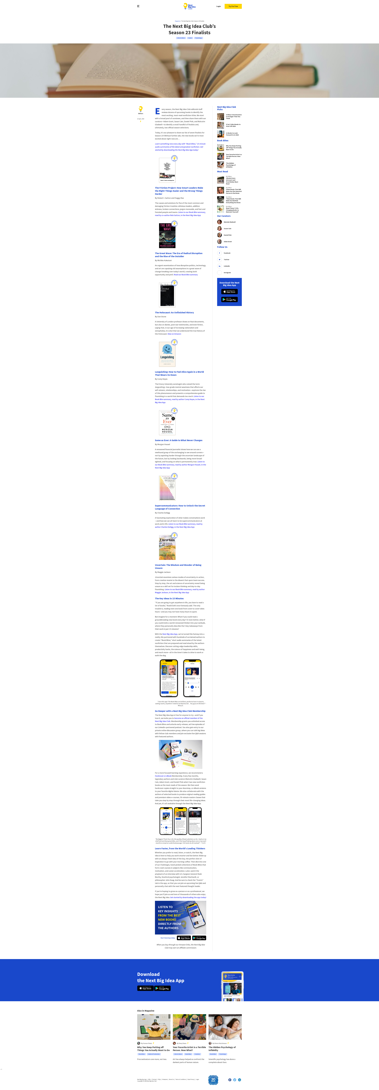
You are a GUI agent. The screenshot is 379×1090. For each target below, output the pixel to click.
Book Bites (141, 1054)
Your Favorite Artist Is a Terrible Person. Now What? (189, 1049)
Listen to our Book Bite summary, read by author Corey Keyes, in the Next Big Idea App (180, 399)
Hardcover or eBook (163, 776)
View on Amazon (174, 334)
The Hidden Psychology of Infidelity (222, 1049)
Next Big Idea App (169, 634)
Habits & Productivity (153, 1054)
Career (190, 38)
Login (218, 6)
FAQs (159, 1079)
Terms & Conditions (180, 1079)
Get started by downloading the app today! (188, 897)
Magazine (177, 21)
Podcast (154, 1079)
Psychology (198, 38)
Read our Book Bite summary (186, 274)
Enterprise (164, 1079)
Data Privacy (191, 1079)
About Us (171, 1079)
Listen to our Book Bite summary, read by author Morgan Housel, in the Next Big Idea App (180, 464)
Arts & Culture (181, 38)
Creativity (197, 1054)
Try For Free (233, 6)
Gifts (149, 1079)
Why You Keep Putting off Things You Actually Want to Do (153, 1049)
